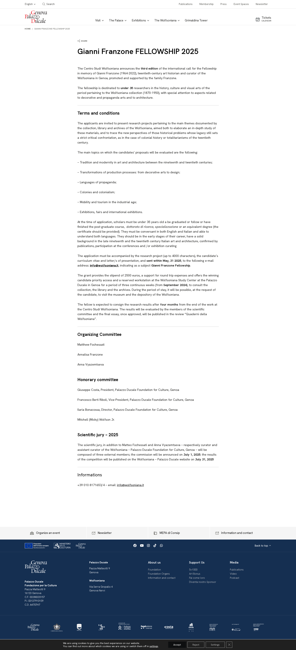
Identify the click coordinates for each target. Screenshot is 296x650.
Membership (206, 4)
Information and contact (161, 578)
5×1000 (193, 569)
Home (28, 28)
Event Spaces (241, 4)
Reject (196, 644)
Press (223, 4)
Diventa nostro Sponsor (202, 582)
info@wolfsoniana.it (130, 485)
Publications (186, 4)
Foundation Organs (159, 573)
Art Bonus (194, 573)
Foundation (154, 569)
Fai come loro (197, 578)
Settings (215, 644)
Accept (177, 644)
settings (154, 646)
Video (233, 573)
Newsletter (262, 4)
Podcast (234, 578)
